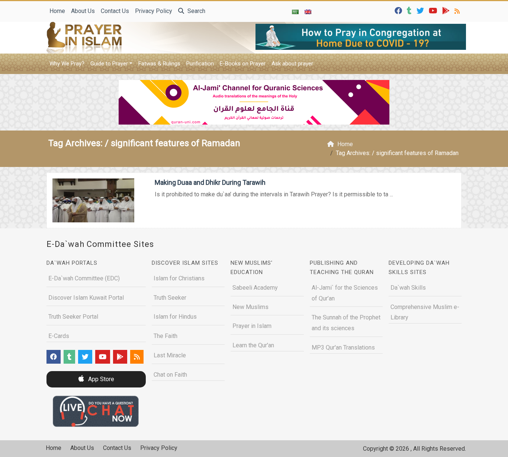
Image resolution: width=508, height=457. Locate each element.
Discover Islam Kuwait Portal (86, 297)
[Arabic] (295, 11)
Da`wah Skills (408, 287)
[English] (308, 11)
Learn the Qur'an (253, 345)
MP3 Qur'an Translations (343, 347)
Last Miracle (170, 355)
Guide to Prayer (109, 63)
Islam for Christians (179, 278)
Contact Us (115, 11)
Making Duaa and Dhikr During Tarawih (210, 182)
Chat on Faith (170, 374)
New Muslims (250, 306)
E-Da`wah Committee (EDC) (84, 278)
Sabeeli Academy (255, 287)
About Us (83, 11)
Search (195, 11)
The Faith (165, 335)
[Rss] (458, 10)
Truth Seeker (170, 297)
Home (57, 11)
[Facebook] (399, 10)
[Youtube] (434, 10)
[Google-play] (446, 10)
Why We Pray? (66, 63)
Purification (200, 63)
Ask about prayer (292, 63)
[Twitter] (421, 10)
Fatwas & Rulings (159, 63)
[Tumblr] (410, 10)
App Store (100, 379)
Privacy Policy (153, 11)
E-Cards (58, 335)
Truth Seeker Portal (73, 316)
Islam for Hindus (175, 316)
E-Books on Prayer (243, 63)
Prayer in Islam (251, 325)
